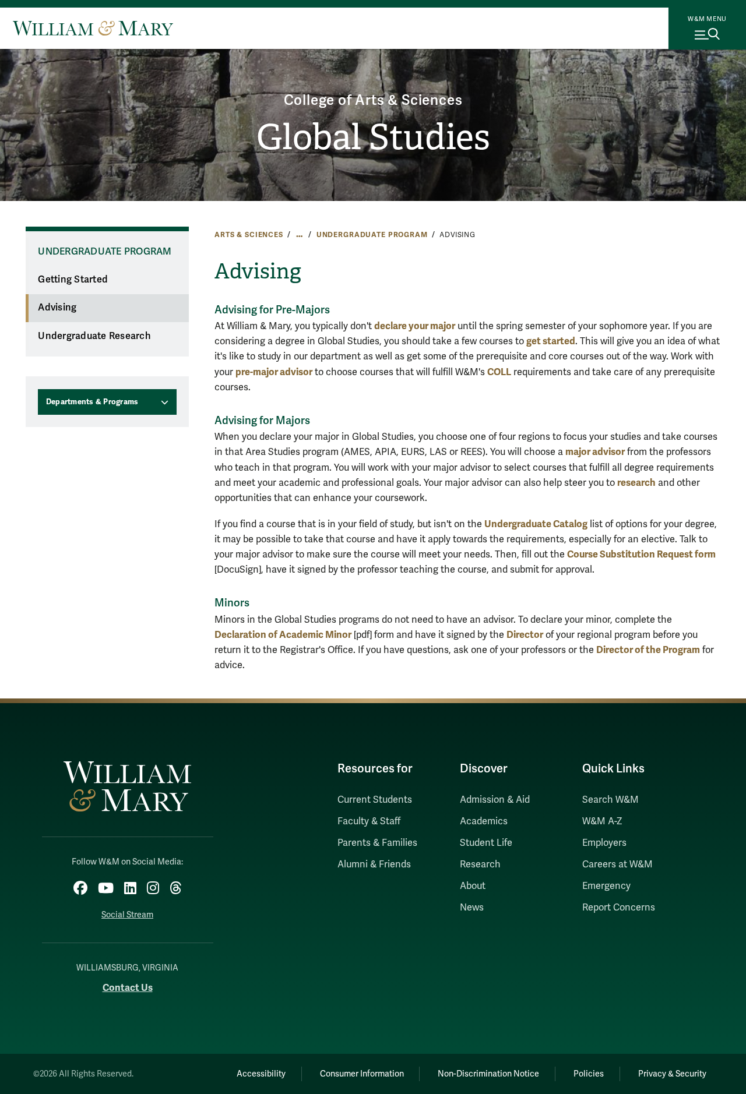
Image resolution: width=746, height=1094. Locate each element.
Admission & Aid (495, 800)
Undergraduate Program (372, 234)
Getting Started (73, 279)
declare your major (414, 326)
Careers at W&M (617, 864)
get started (550, 341)
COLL (499, 372)
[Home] (93, 28)
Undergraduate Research (94, 336)
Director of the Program (648, 650)
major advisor (595, 452)
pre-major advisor (273, 372)
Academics (484, 821)
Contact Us (128, 988)
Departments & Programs (92, 402)
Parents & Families (377, 843)
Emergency (606, 886)
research (636, 483)
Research (480, 864)
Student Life (486, 843)
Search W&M (610, 800)
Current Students (374, 800)
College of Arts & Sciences (373, 100)
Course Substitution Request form (641, 554)
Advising (57, 307)
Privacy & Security (672, 1074)
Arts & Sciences (248, 234)
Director (524, 635)
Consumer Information (362, 1074)
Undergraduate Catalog (535, 524)
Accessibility (261, 1074)
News (472, 907)
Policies (588, 1074)
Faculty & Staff (368, 821)
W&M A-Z (602, 821)
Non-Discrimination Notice (488, 1074)
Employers (604, 843)
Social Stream (127, 915)
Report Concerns (618, 907)
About (472, 886)
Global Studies (373, 137)
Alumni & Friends (374, 864)
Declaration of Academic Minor (282, 635)
